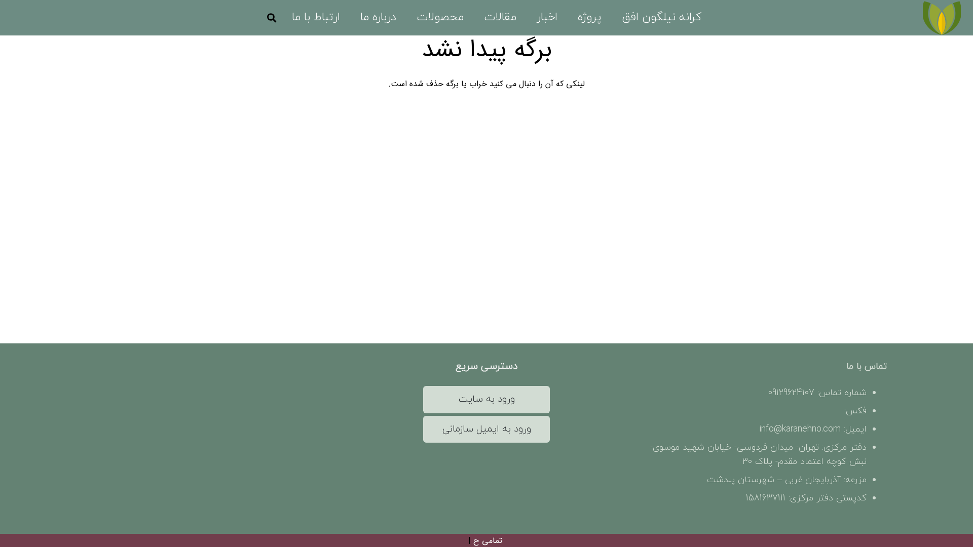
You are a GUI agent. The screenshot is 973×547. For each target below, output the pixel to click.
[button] (568, 17)
